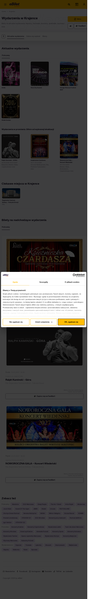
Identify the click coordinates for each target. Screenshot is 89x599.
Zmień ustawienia (42, 322)
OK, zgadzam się (71, 322)
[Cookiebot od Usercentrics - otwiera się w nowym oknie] (74, 275)
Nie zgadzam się (16, 322)
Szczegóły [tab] (43, 282)
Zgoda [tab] (15, 282)
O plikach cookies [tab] (72, 282)
